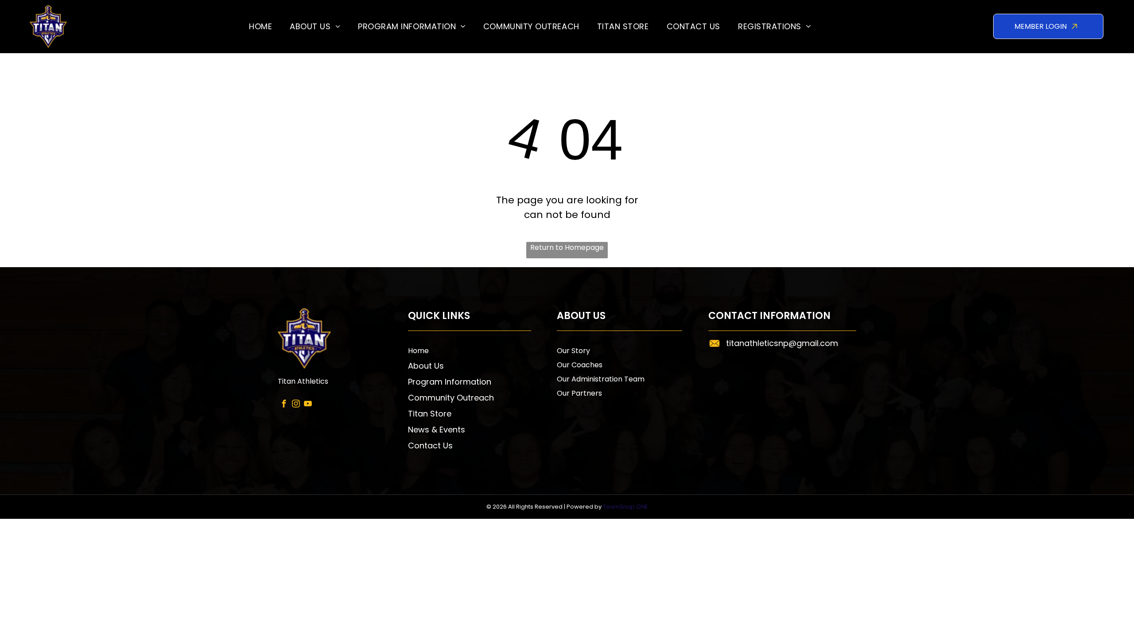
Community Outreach (451, 397)
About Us (426, 365)
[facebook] (284, 404)
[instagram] (296, 404)
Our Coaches (579, 365)
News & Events (436, 429)
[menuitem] (260, 26)
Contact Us (430, 445)
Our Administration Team (601, 379)
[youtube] (308, 404)
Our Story (573, 351)
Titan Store (429, 413)
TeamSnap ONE (625, 506)
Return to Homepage (567, 247)
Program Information (449, 381)
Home (418, 351)
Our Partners (579, 393)
